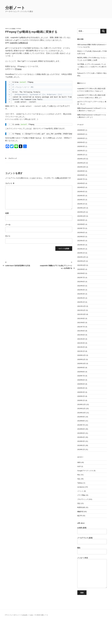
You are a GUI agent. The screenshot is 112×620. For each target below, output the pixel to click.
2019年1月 (81, 449)
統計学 (79, 516)
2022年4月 (81, 290)
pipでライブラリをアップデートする (89, 102)
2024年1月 (81, 204)
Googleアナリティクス (85, 470)
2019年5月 (81, 433)
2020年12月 (81, 355)
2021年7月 (81, 327)
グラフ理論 (81, 495)
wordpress (81, 487)
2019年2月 (81, 445)
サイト (7, 236)
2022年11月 (81, 261)
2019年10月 (81, 413)
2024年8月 (81, 175)
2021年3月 (81, 343)
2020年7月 (81, 376)
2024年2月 (81, 200)
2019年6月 (81, 429)
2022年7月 (81, 277)
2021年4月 (81, 339)
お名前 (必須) (82, 528)
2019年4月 (81, 437)
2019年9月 (81, 417)
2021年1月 (81, 351)
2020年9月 (81, 367)
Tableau (80, 483)
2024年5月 (81, 187)
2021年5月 (81, 335)
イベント (80, 491)
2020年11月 (81, 359)
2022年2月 (81, 298)
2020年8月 (81, 372)
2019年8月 (81, 421)
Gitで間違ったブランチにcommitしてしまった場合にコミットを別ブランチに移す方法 (91, 66)
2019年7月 (81, 425)
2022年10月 (81, 265)
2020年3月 (81, 392)
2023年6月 (81, 232)
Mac (78, 475)
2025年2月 (81, 150)
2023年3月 (81, 245)
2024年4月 (81, 191)
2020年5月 (81, 384)
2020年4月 (81, 388)
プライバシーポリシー (12, 615)
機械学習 (80, 511)
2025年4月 (81, 142)
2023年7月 (81, 228)
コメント (9, 183)
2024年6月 (81, 183)
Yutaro (18, 28)
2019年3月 (81, 441)
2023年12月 (81, 208)
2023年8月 (81, 224)
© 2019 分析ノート (41, 615)
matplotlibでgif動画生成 (19, 43)
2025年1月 (81, 155)
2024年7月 (81, 179)
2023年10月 (81, 216)
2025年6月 (81, 134)
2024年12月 (81, 159)
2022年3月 (81, 294)
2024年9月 (81, 171)
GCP (79, 466)
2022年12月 (81, 257)
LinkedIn (25, 615)
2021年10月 (81, 314)
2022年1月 (81, 302)
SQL (78, 479)
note (31, 615)
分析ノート (15, 7)
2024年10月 (81, 167)
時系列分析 (81, 507)
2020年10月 (81, 363)
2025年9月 (81, 130)
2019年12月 (81, 404)
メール (7, 225)
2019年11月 (81, 408)
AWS (79, 462)
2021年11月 (81, 310)
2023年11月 (81, 212)
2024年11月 (81, 163)
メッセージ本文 (82, 558)
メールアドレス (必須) (85, 538)
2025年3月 (81, 146)
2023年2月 (81, 249)
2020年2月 (81, 396)
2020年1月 (81, 400)
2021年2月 (81, 347)
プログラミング (12, 158)
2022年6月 (81, 281)
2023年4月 (81, 240)
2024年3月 (81, 195)
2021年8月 (81, 322)
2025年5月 (81, 138)
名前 (7, 213)
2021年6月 (81, 331)
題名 (78, 548)
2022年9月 (81, 269)
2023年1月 (81, 253)
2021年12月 (81, 306)
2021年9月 (81, 318)
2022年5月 (81, 286)
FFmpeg (18, 69)
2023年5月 (81, 236)
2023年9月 (81, 220)
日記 (78, 503)
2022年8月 (81, 273)
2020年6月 (81, 380)
